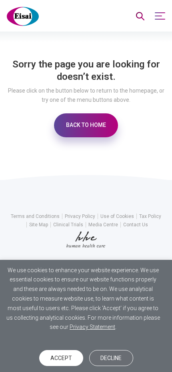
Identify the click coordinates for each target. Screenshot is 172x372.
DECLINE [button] (111, 358)
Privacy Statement (92, 327)
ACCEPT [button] (61, 358)
